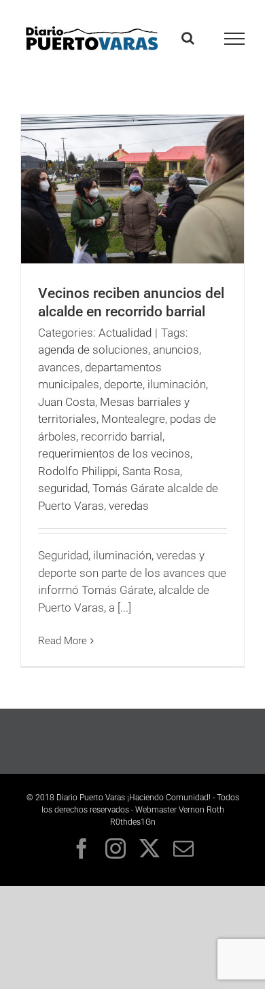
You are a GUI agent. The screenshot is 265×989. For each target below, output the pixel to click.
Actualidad (125, 332)
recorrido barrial (121, 436)
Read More (62, 641)
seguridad (63, 488)
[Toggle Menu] (234, 39)
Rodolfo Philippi (78, 471)
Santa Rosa (151, 471)
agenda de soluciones (93, 349)
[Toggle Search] (187, 38)
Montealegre (133, 419)
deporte (123, 384)
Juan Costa (66, 402)
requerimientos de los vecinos (114, 453)
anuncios (176, 349)
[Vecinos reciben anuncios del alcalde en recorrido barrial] (132, 189)
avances (59, 367)
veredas (129, 505)
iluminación (176, 384)
